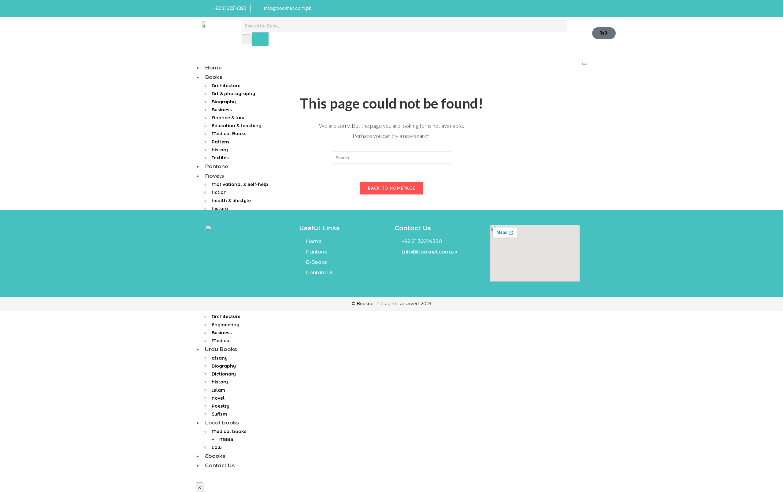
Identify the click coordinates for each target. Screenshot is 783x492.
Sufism (219, 414)
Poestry (220, 406)
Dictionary (224, 374)
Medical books (229, 431)
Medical (221, 340)
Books (213, 77)
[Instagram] (574, 8)
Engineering (225, 324)
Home (213, 68)
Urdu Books (221, 349)
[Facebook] (561, 8)
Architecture (226, 316)
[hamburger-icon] (584, 64)
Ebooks (215, 456)
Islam (218, 390)
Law (217, 447)
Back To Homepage (391, 188)
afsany (220, 358)
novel (218, 398)
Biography (224, 366)
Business (222, 332)
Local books (222, 423)
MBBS (226, 439)
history (220, 382)
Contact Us (220, 465)
